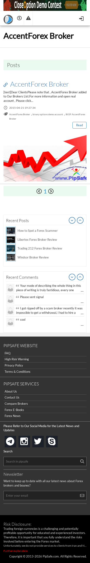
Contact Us (12, 397)
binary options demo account (48, 114)
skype (57, 440)
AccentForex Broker (39, 84)
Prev (72, 220)
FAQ (7, 353)
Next (80, 220)
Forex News (13, 416)
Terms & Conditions (17, 371)
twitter (43, 440)
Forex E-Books (14, 410)
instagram (29, 440)
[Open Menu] (82, 18)
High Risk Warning (17, 359)
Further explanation (15, 551)
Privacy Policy (14, 365)
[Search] (82, 461)
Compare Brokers (16, 403)
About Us (11, 391)
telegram (15, 441)
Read (79, 125)
